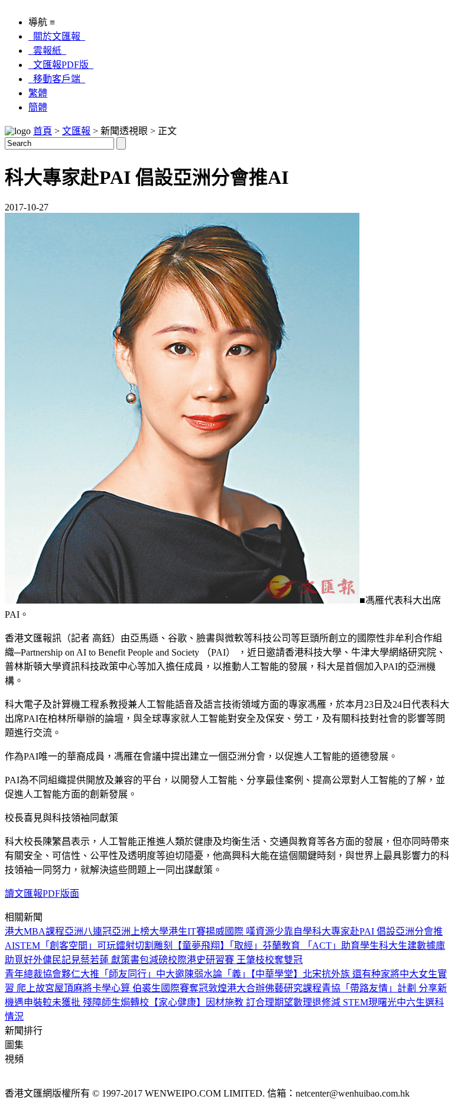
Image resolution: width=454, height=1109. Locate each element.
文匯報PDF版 (60, 65)
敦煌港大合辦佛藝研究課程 (265, 988)
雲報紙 (47, 51)
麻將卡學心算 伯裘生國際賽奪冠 (140, 988)
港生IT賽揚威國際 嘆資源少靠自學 (240, 931)
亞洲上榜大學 (140, 931)
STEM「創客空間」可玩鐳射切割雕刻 (94, 946)
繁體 (37, 93)
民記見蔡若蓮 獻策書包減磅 (110, 960)
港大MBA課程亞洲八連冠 (58, 931)
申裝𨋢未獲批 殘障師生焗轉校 (86, 1002)
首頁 (42, 131)
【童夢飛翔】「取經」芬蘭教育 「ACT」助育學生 (276, 946)
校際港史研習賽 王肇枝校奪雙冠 (235, 960)
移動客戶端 (56, 79)
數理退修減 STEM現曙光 (345, 1002)
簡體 (37, 107)
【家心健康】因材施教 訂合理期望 (221, 1002)
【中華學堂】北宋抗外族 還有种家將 (325, 974)
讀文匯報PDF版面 (42, 894)
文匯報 (76, 131)
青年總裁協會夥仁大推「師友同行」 (80, 974)
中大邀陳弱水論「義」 (203, 974)
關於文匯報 (56, 36)
